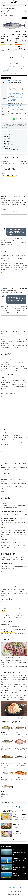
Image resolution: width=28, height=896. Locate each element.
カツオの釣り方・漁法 (8, 144)
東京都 (18, 66)
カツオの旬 (6, 139)
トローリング (23, 109)
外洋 (11, 100)
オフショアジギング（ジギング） (14, 109)
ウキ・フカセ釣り (15, 107)
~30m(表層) (16, 97)
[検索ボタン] (26, 5)
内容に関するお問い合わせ (21, 718)
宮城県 (13, 66)
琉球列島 (22, 93)
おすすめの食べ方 (7, 141)
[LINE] (14, 119)
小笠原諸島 (18, 93)
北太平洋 (9, 94)
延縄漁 (9, 105)
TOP (2, 8)
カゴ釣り (9, 107)
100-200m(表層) (11, 99)
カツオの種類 (7, 138)
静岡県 (22, 66)
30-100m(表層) (21, 97)
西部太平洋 (19, 94)
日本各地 (9, 93)
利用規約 (15, 891)
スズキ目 (9, 80)
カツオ (13, 8)
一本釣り (20, 105)
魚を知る (6, 8)
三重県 (13, 68)
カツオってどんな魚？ (8, 134)
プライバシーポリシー (9, 891)
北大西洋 (9, 96)
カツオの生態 (7, 136)
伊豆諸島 (13, 93)
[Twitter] (17, 119)
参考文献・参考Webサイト (9, 802)
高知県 (18, 68)
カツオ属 (19, 80)
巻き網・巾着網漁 (14, 105)
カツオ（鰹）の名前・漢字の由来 (11, 149)
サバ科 (14, 80)
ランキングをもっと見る (14, 840)
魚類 (10, 8)
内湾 (9, 100)
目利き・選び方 (7, 143)
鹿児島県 (14, 70)
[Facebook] (20, 119)
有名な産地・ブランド (8, 146)
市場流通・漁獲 (7, 148)
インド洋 (23, 94)
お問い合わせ (20, 891)
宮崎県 (22, 68)
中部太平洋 (14, 94)
